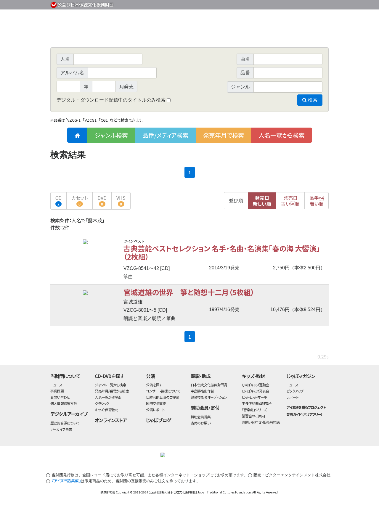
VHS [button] (121, 200)
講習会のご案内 (253, 415)
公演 (150, 375)
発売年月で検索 (223, 135)
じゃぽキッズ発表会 (255, 390)
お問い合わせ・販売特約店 (261, 421)
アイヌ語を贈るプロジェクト (305, 407)
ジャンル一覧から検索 (110, 384)
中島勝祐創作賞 (202, 390)
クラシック (102, 403)
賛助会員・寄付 (205, 407)
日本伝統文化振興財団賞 (209, 384)
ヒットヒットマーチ (254, 397)
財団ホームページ (259, 3)
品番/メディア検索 (165, 135)
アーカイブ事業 (61, 429)
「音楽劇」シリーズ (254, 409)
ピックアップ (294, 390)
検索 (312, 99)
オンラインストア (111, 420)
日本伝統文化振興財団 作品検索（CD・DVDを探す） (189, 34)
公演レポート (155, 409)
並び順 (236, 200)
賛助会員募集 (201, 416)
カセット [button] (79, 200)
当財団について (65, 375)
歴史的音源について (64, 422)
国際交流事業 (156, 403)
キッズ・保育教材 (106, 409)
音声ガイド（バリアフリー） (304, 414)
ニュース (56, 384)
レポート (292, 397)
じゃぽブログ (158, 420)
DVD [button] (102, 200)
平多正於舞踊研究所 (257, 403)
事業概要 (282, 3)
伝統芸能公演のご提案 (162, 397)
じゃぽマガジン (300, 375)
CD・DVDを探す (109, 375)
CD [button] (58, 200)
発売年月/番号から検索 (112, 390)
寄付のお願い (200, 422)
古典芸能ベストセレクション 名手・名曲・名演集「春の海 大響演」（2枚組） (221, 252)
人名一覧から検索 (281, 135)
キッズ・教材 (253, 375)
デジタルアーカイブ (68, 413)
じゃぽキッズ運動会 (255, 384)
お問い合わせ (312, 3)
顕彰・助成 (201, 375)
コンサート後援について (163, 390)
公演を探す (154, 384)
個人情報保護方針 (63, 403)
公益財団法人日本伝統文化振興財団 (82, 4)
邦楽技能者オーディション (209, 397)
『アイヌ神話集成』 (66, 480)
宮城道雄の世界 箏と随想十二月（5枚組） (188, 292)
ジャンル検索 (111, 135)
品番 (316, 200)
